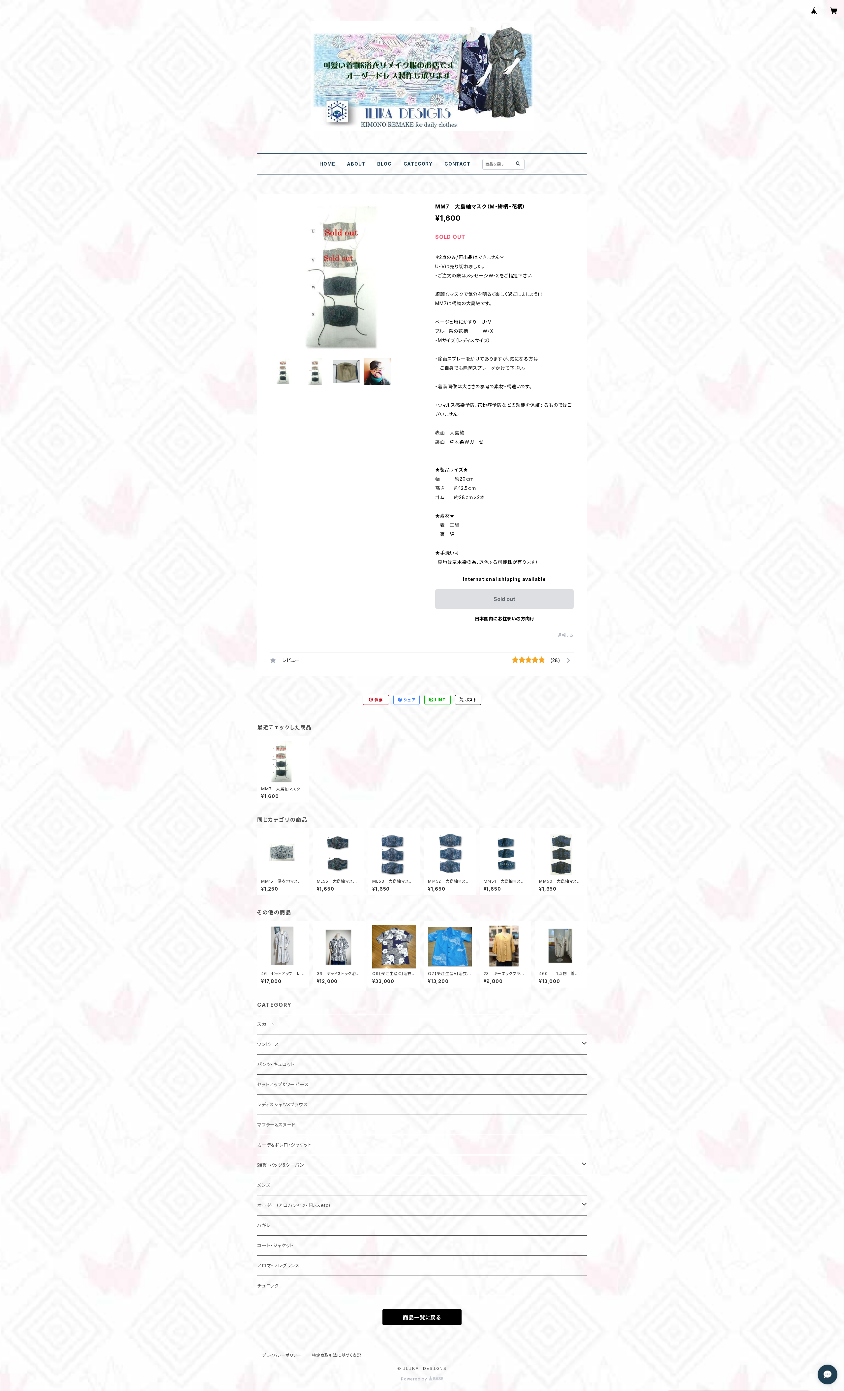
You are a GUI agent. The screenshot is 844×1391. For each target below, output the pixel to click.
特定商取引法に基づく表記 (336, 1355)
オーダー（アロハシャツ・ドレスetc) (294, 1205)
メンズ (263, 1185)
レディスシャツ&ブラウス (282, 1104)
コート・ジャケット (275, 1245)
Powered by (415, 1378)
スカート (266, 1024)
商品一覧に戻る (422, 1317)
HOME (327, 164)
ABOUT (356, 164)
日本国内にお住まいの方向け (504, 618)
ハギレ (263, 1225)
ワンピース (268, 1044)
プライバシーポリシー (281, 1355)
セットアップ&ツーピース (283, 1084)
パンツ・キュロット (276, 1064)
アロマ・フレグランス (278, 1265)
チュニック (268, 1285)
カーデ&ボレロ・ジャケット (284, 1145)
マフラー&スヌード (276, 1124)
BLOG (384, 164)
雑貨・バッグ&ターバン (280, 1165)
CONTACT (457, 164)
